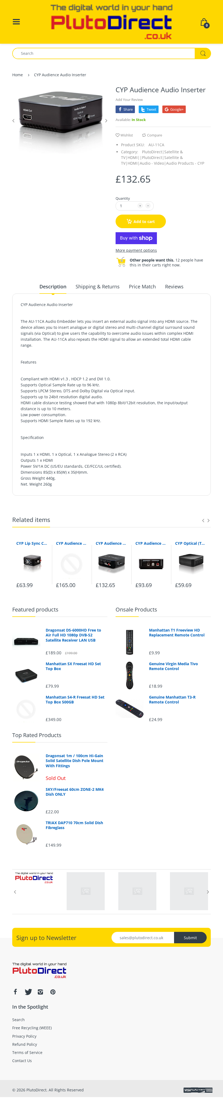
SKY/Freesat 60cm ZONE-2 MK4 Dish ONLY (75, 792)
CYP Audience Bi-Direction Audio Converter (151, 543)
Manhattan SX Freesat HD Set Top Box (73, 666)
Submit (190, 937)
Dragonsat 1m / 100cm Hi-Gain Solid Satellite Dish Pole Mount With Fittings (74, 760)
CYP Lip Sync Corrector (32, 543)
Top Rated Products (36, 735)
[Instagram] (40, 991)
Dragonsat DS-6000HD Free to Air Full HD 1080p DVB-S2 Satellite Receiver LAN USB (73, 635)
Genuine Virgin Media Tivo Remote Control (173, 666)
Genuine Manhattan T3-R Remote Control (172, 700)
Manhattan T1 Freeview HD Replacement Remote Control (177, 633)
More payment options (136, 250)
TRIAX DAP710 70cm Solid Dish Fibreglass (74, 825)
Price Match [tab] (142, 286)
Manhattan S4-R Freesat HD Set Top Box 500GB (75, 700)
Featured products (35, 609)
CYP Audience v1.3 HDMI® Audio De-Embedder (111, 543)
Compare (154, 135)
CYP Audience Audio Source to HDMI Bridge (72, 543)
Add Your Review (129, 99)
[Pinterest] (53, 991)
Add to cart (144, 221)
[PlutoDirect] (111, 21)
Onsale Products (136, 609)
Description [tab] (52, 286)
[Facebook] (15, 991)
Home (17, 74)
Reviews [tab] (174, 286)
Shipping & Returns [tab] (98, 286)
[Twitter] (28, 991)
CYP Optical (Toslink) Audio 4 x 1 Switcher (191, 543)
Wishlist (126, 135)
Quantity (123, 198)
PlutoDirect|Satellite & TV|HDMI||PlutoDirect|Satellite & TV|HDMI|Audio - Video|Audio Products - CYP (162, 157)
